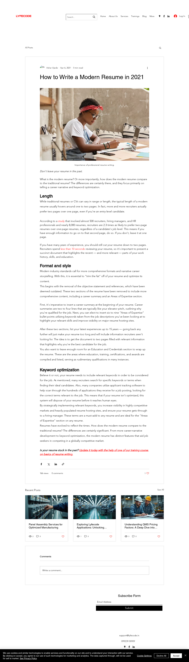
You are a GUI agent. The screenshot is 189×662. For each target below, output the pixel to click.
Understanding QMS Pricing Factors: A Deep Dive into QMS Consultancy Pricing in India (141, 526)
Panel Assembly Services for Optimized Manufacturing (45, 526)
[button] (160, 48)
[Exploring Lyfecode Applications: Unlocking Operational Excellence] (94, 507)
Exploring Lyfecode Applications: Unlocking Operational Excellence (90, 526)
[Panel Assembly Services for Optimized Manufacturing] (46, 507)
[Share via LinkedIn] (55, 464)
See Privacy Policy (28, 658)
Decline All (161, 655)
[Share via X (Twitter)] (48, 464)
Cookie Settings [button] (144, 655)
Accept (176, 655)
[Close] (185, 656)
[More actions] (147, 68)
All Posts (29, 47)
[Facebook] (164, 16)
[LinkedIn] (168, 16)
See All (160, 489)
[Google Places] (159, 16)
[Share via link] (63, 464)
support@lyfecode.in (129, 635)
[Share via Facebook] (41, 464)
